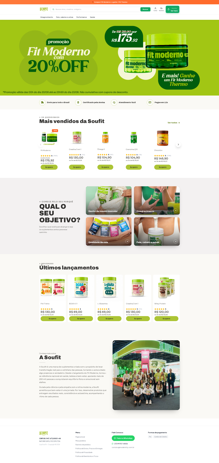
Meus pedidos (81, 441)
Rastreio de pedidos (83, 445)
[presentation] (40, 144)
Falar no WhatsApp (124, 438)
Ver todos (172, 123)
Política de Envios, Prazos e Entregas (89, 448)
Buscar (145, 9)
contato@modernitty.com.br (123, 447)
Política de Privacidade (84, 452)
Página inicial (80, 437)
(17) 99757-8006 (121, 444)
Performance (81, 17)
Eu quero (49, 167)
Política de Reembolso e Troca (87, 456)
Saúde (92, 17)
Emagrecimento (46, 17)
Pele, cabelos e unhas (64, 17)
